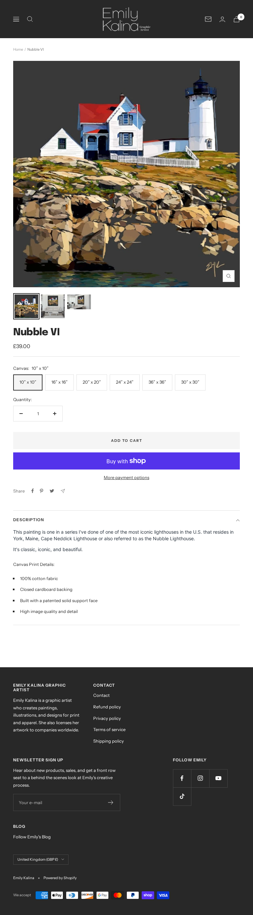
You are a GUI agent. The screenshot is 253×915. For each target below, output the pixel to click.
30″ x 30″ (190, 382)
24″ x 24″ (124, 382)
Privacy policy (107, 718)
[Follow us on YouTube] (218, 778)
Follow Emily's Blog (32, 836)
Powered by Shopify (60, 878)
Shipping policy (108, 741)
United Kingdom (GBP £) (37, 859)
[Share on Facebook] (32, 491)
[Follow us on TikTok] (182, 796)
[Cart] (236, 19)
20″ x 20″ (92, 382)
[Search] (30, 19)
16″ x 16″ (59, 382)
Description (28, 519)
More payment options (126, 477)
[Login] (222, 19)
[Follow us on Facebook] (182, 778)
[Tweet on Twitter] (52, 491)
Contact (101, 695)
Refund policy (107, 706)
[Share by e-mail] (63, 491)
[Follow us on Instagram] (200, 778)
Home (18, 49)
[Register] (111, 802)
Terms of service (109, 729)
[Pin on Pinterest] (41, 491)
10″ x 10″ (27, 382)
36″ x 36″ (157, 382)
